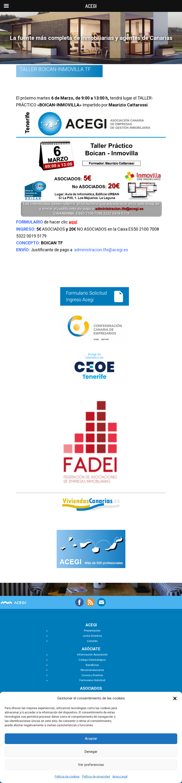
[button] (175, 698)
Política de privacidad (96, 776)
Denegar (91, 752)
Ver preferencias (91, 765)
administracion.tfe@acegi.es (101, 249)
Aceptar (91, 738)
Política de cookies (67, 776)
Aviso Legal (119, 776)
